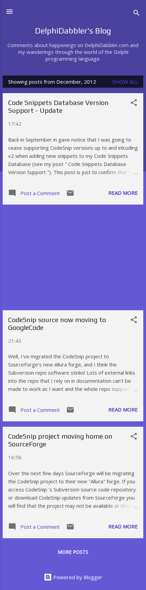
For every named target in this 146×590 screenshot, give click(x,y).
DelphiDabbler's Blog (73, 30)
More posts (73, 552)
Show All (125, 81)
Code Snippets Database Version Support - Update (58, 106)
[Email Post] (70, 195)
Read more (123, 192)
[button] (134, 104)
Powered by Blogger (77, 577)
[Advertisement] (73, 257)
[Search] (136, 13)
